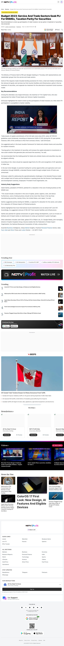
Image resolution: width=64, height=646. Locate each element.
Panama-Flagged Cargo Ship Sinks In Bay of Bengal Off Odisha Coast (55, 504)
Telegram (24, 572)
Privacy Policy (34, 640)
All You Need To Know (9, 429)
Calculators (5, 564)
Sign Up (32, 589)
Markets (4, 552)
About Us (21, 640)
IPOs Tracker (6, 544)
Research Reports (7, 554)
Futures (24, 541)
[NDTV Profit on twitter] (25, 607)
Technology (25, 557)
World (4, 557)
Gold (6, 230)
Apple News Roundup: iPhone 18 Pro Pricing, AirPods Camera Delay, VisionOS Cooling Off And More (7, 507)
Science (24, 559)
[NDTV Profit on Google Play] (26, 633)
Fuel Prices (45, 562)
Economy (44, 552)
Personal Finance (46, 228)
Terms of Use (27, 640)
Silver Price (25, 562)
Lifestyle (4, 559)
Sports (44, 557)
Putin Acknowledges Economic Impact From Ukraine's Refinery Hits (55, 488)
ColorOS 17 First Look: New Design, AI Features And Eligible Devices (31, 502)
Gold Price (5, 562)
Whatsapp (5, 575)
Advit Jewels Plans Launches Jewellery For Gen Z (39, 463)
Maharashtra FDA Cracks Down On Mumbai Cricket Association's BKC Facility (6, 490)
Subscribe (7, 435)
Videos (44, 559)
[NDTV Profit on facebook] (22, 607)
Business (19, 26)
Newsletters (5, 572)
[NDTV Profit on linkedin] (33, 607)
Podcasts (44, 572)
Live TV (4, 541)
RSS (44, 640)
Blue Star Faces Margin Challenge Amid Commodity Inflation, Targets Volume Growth (11, 464)
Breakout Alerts (46, 539)
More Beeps (31, 407)
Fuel (2, 230)
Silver (12, 230)
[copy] (62, 29)
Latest (24, 230)
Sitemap (40, 640)
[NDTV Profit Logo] (32, 525)
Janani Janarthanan (10, 26)
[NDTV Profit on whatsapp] (41, 607)
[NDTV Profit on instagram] (29, 607)
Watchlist (24, 539)
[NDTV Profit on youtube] (37, 607)
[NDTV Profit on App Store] (38, 633)
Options (44, 541)
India (43, 554)
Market (27, 228)
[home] (10, 1)
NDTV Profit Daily (34, 429)
